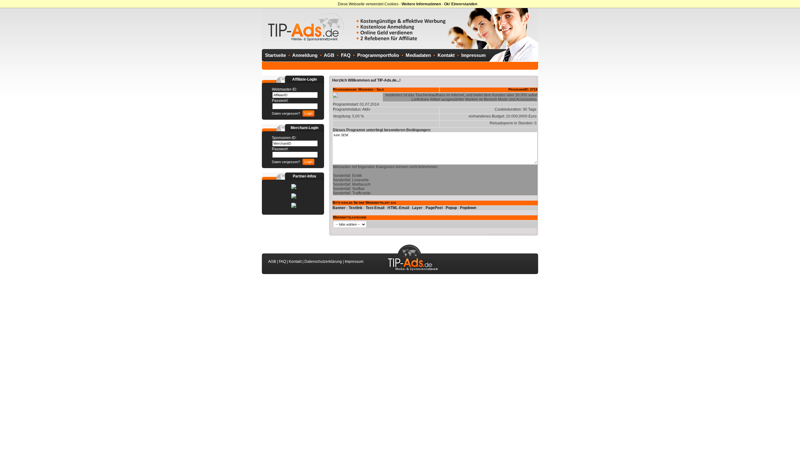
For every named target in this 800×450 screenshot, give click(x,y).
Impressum (473, 55)
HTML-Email (398, 208)
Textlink (355, 208)
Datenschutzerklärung (323, 261)
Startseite (275, 55)
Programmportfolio (378, 55)
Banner (339, 208)
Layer (417, 208)
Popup (451, 208)
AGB (329, 55)
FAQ (346, 55)
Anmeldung (305, 55)
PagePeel (434, 208)
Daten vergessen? (286, 113)
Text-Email (375, 208)
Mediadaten (418, 55)
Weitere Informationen (421, 4)
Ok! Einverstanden (460, 4)
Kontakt (446, 55)
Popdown (468, 208)
